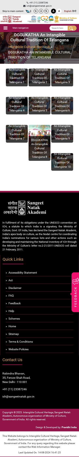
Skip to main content (12, 11)
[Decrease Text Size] (36, 11)
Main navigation (21, 27)
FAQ (11, 295)
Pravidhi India (69, 427)
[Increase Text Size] (46, 11)
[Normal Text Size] (41, 11)
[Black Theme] (53, 11)
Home (12, 326)
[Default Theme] (59, 11)
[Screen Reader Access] (28, 11)
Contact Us (12, 360)
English (68, 11)
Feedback (15, 303)
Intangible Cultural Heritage (29, 47)
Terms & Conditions (21, 341)
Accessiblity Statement (23, 272)
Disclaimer (15, 288)
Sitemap (14, 334)
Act (11, 280)
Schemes (14, 318)
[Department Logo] (11, 19)
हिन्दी (74, 11)
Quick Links (13, 259)
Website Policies (19, 349)
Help (11, 311)
